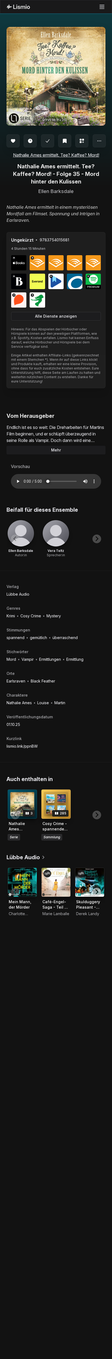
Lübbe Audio (18, 594)
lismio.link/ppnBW (22, 746)
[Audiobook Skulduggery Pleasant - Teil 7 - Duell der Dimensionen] (89, 882)
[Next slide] (96, 539)
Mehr (56, 450)
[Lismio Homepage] (18, 7)
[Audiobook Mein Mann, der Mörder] (22, 882)
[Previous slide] (15, 539)
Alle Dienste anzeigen (56, 316)
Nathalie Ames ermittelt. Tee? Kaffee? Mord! (56, 155)
